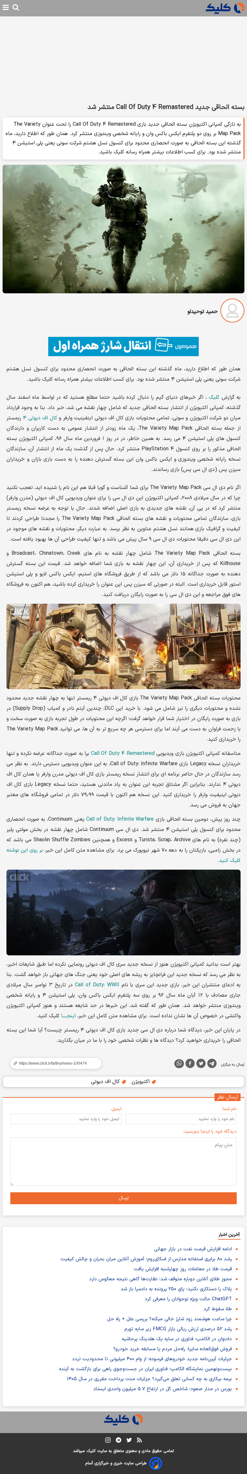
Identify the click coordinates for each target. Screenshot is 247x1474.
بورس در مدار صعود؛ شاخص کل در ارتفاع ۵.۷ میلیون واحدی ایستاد (162, 1389)
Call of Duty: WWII (97, 985)
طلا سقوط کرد (218, 1309)
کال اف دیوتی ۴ (40, 418)
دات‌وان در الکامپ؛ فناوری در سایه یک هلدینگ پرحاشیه (177, 1339)
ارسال (124, 1198)
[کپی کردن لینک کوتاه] (53, 1063)
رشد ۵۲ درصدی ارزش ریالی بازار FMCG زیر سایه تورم (178, 1329)
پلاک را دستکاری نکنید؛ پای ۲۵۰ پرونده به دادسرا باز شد (176, 1289)
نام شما (230, 1109)
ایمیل (116, 1109)
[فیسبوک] (190, 1065)
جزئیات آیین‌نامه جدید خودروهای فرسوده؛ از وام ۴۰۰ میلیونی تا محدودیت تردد (152, 1359)
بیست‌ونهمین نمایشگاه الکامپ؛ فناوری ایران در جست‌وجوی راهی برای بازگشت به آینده (145, 1369)
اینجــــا (68, 1016)
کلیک (214, 397)
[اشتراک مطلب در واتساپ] (179, 1063)
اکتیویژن (141, 1082)
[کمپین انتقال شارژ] (123, 346)
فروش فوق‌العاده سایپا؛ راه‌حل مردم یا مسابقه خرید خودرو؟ (172, 1349)
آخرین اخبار (229, 1234)
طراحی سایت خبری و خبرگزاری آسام (116, 1463)
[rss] (139, 1441)
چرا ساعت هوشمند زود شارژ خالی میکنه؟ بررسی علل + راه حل (169, 1319)
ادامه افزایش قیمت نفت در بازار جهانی (193, 1249)
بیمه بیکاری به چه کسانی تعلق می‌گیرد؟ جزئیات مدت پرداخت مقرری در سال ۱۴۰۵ (149, 1379)
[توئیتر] (201, 1065)
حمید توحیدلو (203, 312)
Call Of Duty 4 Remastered (123, 753)
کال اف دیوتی (106, 1082)
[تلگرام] (212, 1065)
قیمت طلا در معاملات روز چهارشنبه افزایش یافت (183, 1269)
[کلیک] (225, 8)
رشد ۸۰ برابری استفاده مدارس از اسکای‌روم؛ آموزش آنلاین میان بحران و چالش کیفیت (146, 1259)
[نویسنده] (232, 311)
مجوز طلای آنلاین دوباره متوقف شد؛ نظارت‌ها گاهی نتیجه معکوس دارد (160, 1279)
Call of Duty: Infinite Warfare (120, 819)
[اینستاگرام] (108, 1441)
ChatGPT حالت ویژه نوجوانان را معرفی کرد (188, 1299)
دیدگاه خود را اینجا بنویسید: (210, 1131)
